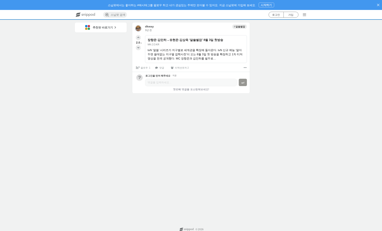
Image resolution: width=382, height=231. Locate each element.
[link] (239, 26)
